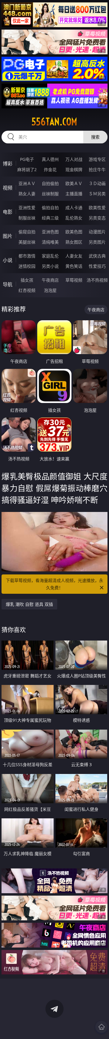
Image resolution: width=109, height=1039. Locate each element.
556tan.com (54, 122)
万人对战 (73, 159)
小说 (7, 260)
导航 (7, 284)
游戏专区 (97, 159)
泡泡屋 (50, 290)
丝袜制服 (50, 194)
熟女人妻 (26, 194)
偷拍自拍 (50, 207)
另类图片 (97, 242)
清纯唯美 (50, 242)
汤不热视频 (97, 280)
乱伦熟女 (73, 218)
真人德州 (50, 159)
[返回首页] (101, 1027)
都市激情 (26, 256)
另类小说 (50, 266)
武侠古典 (97, 256)
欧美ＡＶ (73, 183)
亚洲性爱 (26, 207)
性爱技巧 (97, 266)
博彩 (7, 163)
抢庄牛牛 (97, 169)
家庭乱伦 (50, 256)
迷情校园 (26, 266)
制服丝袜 (26, 218)
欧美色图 (73, 232)
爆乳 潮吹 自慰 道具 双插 (29, 604)
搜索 (95, 137)
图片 (7, 236)
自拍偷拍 (50, 183)
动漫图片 (97, 232)
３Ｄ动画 (97, 183)
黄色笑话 (73, 266)
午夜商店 (50, 280)
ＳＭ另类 (97, 194)
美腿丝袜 (26, 242)
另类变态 (97, 218)
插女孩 (27, 280)
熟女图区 (73, 242)
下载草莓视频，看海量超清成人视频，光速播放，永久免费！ (54, 583)
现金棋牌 (73, 169)
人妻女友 (73, 256)
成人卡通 (73, 207)
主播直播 (73, 194)
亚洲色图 (50, 232)
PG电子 (27, 159)
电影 (7, 212)
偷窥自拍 (26, 232)
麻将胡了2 (27, 169)
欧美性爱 (97, 207)
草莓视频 (73, 280)
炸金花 (50, 169)
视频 (7, 187)
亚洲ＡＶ (26, 183)
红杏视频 (26, 290)
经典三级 (50, 218)
